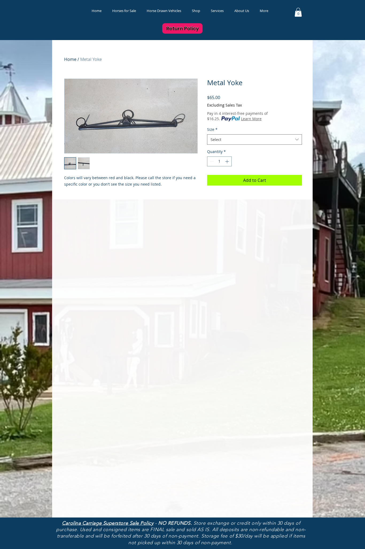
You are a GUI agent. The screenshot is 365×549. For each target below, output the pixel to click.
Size (212, 129)
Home (70, 59)
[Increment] (227, 161)
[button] (196, 11)
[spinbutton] (219, 161)
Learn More (251, 118)
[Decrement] (211, 161)
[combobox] (254, 139)
